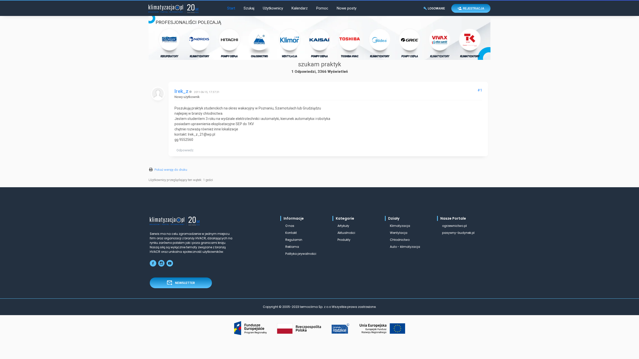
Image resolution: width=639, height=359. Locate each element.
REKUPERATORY (169, 56)
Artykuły (343, 226)
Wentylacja (398, 233)
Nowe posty (346, 8)
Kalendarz (300, 8)
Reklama (292, 247)
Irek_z (181, 91)
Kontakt (291, 233)
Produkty (343, 240)
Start (231, 8)
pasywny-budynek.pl (458, 233)
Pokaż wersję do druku (171, 170)
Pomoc (322, 8)
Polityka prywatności (300, 254)
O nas (289, 226)
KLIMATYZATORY (199, 56)
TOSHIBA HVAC (349, 56)
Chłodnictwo (400, 240)
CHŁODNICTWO (259, 56)
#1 (480, 90)
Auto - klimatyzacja (405, 247)
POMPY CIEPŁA (229, 56)
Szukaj (249, 8)
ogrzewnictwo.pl (454, 226)
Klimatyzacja (400, 226)
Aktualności (346, 233)
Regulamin (293, 240)
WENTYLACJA (289, 56)
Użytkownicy (273, 8)
